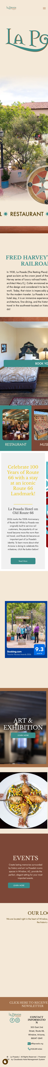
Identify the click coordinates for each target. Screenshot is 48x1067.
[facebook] (12, 1020)
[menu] (44, 8)
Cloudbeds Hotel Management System (29, 1059)
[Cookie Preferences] (5, 1062)
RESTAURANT (15, 444)
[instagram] (17, 1020)
